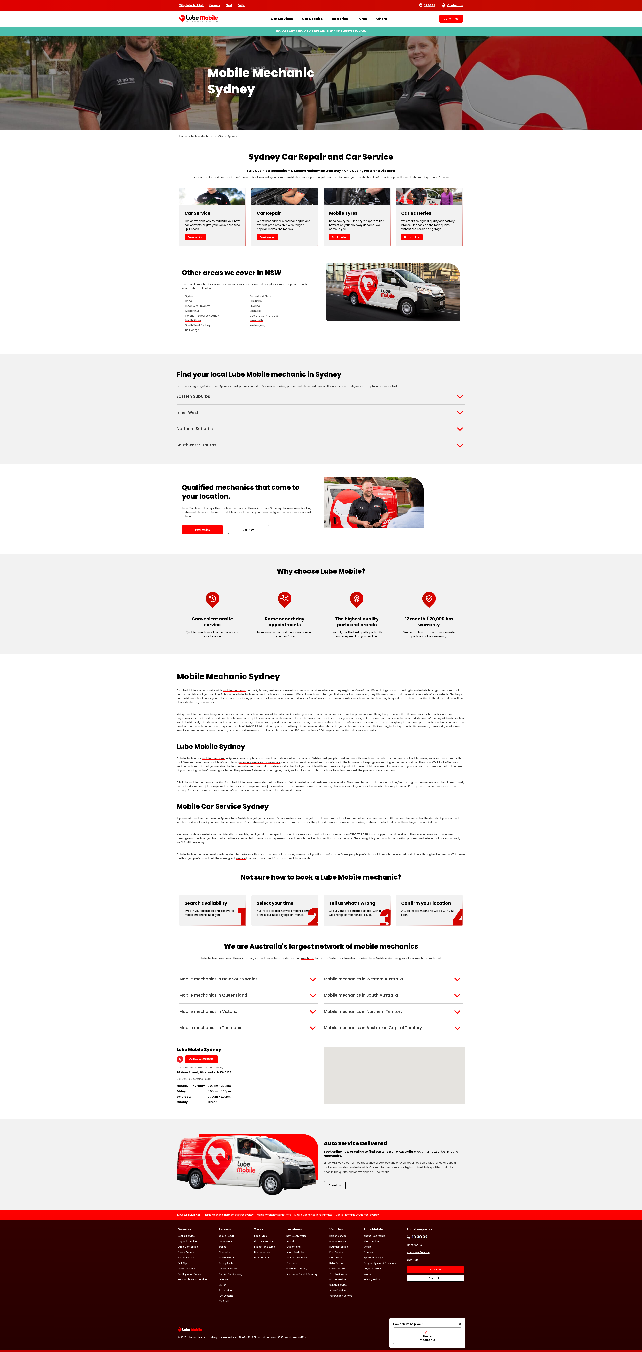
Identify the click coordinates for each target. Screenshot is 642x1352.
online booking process (282, 386)
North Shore (193, 320)
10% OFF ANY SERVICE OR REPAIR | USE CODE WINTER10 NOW (321, 31)
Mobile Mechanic (202, 136)
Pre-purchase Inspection (192, 1279)
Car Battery (225, 1241)
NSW (220, 136)
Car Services (282, 19)
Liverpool (234, 730)
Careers (214, 5)
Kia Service (335, 1257)
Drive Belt (224, 1279)
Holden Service (338, 1236)
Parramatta (254, 730)
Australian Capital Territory (301, 1274)
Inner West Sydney (197, 306)
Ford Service (336, 1252)
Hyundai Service (338, 1246)
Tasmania (292, 1263)
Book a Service (186, 1236)
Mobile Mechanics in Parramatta (313, 1214)
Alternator (224, 1252)
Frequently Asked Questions (380, 1263)
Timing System (227, 1263)
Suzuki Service (337, 1290)
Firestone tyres (263, 1252)
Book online (195, 237)
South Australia (295, 1252)
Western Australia (296, 1257)
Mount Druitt (208, 730)
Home (183, 136)
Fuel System (226, 1295)
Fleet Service (371, 1241)
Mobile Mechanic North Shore (274, 1214)
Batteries (340, 19)
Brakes (222, 1246)
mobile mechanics (234, 508)
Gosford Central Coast (265, 316)
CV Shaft (224, 1301)
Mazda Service (337, 1268)
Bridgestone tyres (264, 1246)
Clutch (222, 1285)
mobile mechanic (234, 690)
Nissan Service (337, 1279)
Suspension (225, 1290)
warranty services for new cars (259, 762)
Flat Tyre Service (264, 1241)
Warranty (369, 1274)
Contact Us (455, 5)
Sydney (190, 296)
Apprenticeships (373, 1257)
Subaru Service (338, 1285)
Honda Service (337, 1241)
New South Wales (296, 1236)
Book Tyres (260, 1236)
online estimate (328, 818)
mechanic (307, 958)
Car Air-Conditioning (230, 1274)
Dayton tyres (261, 1257)
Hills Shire (256, 301)
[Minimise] (460, 1324)
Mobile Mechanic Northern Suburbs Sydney (229, 1214)
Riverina (255, 306)
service (312, 718)
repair (326, 718)
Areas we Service (418, 1252)
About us (335, 1185)
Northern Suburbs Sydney (202, 316)
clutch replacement (431, 786)
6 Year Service (186, 1257)
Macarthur (192, 311)
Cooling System (228, 1268)
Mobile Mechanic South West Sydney (357, 1214)
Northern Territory (296, 1268)
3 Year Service (186, 1252)
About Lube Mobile (374, 1236)
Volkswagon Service (340, 1295)
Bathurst (255, 311)
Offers (381, 19)
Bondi (188, 301)
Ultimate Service (187, 1268)
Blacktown (192, 730)
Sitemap (412, 1260)
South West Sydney (197, 325)
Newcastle (256, 320)
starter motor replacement (313, 786)
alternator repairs (344, 786)
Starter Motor (226, 1257)
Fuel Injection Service (190, 1274)
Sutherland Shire (260, 296)
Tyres (362, 19)
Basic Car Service (188, 1246)
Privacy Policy (372, 1279)
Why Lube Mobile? (191, 5)
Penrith (222, 730)
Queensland (293, 1246)
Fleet (229, 5)
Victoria (290, 1241)
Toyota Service (338, 1274)
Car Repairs (312, 19)
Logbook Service (187, 1241)
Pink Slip (182, 1263)
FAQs (241, 5)
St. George (192, 330)
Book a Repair (226, 1236)
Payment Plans (372, 1268)
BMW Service (336, 1263)
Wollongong (257, 325)
